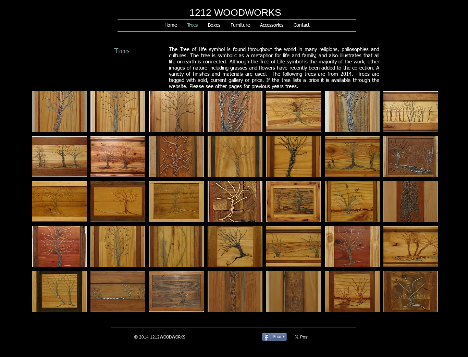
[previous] (46, 207)
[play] (424, 306)
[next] (423, 207)
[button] (59, 111)
